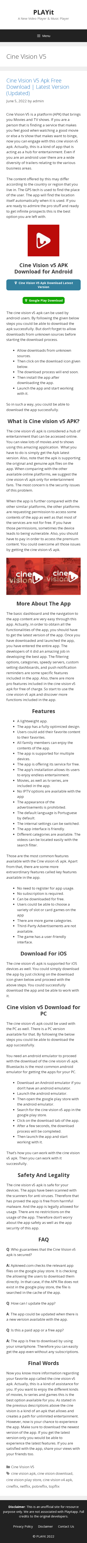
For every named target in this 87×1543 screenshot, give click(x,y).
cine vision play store (23, 1479)
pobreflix (39, 1486)
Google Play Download (46, 300)
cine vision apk (23, 1473)
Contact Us (66, 1526)
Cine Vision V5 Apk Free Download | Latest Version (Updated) (37, 87)
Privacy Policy (23, 1526)
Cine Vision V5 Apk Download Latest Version (46, 285)
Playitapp (71, 1511)
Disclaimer (45, 1526)
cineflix (12, 1486)
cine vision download (54, 1473)
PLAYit (43, 12)
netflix (25, 1486)
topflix (54, 1486)
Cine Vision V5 (22, 1466)
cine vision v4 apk (57, 1479)
